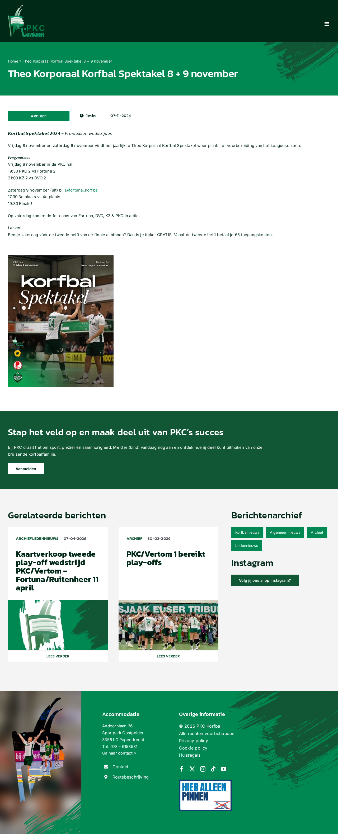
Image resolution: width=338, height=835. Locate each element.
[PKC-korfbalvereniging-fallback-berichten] (58, 601)
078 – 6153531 (123, 746)
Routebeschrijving (130, 777)
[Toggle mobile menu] (327, 24)
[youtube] (223, 769)
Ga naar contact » (119, 753)
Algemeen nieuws (285, 532)
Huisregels (189, 755)
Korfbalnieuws (247, 532)
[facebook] (181, 769)
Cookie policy (193, 748)
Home (13, 61)
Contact (120, 766)
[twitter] (192, 769)
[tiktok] (213, 769)
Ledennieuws (246, 545)
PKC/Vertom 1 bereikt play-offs (165, 558)
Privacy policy (193, 740)
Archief (317, 532)
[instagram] (202, 769)
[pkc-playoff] (169, 601)
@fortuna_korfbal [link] (82, 190)
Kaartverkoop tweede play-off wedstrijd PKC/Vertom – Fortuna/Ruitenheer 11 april (57, 571)
